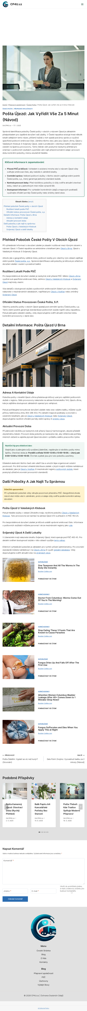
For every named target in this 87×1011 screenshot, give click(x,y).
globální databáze (62, 550)
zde (70, 525)
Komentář (9, 860)
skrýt (31, 202)
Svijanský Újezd (10, 295)
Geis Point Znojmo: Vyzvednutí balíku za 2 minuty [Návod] (65, 758)
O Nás (43, 958)
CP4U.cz (8, 125)
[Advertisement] (43, 24)
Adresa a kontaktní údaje (17, 218)
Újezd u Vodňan (58, 292)
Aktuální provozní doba (16, 221)
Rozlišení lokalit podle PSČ (17, 209)
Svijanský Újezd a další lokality (19, 229)
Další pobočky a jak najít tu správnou (19, 223)
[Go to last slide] (6, 807)
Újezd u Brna (66, 248)
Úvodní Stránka (44, 951)
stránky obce (59, 419)
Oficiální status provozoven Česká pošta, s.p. (25, 212)
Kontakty (43, 962)
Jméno (7, 891)
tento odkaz (59, 540)
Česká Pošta (8, 109)
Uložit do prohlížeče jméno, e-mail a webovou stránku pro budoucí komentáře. (72, 888)
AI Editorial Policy (43, 1008)
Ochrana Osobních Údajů (52, 995)
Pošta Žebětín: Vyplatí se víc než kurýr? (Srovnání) (20, 758)
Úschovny (43, 981)
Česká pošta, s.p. (22, 261)
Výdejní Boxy (43, 985)
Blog (43, 954)
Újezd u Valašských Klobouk (58, 279)
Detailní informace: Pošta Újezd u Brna (20, 215)
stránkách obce (43, 553)
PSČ (43, 977)
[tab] (39, 832)
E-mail (35, 891)
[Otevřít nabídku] (82, 4)
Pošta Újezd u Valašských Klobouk (21, 226)
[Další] (81, 807)
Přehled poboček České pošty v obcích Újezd (23, 206)
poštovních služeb (64, 469)
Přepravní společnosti (23, 109)
